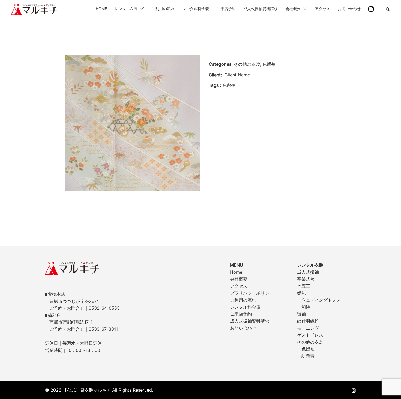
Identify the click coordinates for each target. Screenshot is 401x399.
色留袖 (308, 349)
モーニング (308, 328)
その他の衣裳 (310, 342)
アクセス (322, 8)
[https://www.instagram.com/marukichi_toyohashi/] (354, 390)
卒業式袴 (306, 279)
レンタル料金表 (195, 8)
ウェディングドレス (321, 300)
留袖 (301, 314)
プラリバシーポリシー (252, 293)
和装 (305, 307)
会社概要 (293, 8)
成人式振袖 (308, 272)
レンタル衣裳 (126, 8)
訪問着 (308, 356)
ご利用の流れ (163, 8)
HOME (101, 8)
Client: (215, 75)
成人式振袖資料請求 (260, 8)
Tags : (215, 85)
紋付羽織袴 (308, 321)
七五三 (303, 286)
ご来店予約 (226, 8)
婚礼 (301, 293)
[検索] (388, 9)
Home (236, 272)
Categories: (220, 64)
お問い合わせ (349, 8)
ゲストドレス (310, 335)
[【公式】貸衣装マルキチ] (34, 9)
